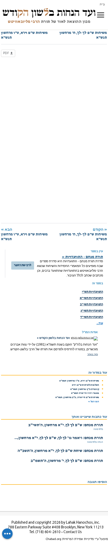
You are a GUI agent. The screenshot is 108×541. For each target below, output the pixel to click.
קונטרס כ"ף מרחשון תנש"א (84, 389)
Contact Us (72, 532)
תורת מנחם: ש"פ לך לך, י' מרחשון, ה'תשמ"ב (67, 461)
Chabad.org (53, 539)
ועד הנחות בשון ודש (49, 12)
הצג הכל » (93, 401)
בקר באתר (92, 354)
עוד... (99, 323)
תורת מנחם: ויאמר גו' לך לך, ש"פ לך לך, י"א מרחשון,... (58, 438)
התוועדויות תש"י (92, 291)
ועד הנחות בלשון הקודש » (53, 337)
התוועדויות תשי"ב (91, 304)
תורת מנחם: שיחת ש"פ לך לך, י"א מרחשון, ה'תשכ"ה (60, 451)
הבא (24, 33)
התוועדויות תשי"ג (91, 310)
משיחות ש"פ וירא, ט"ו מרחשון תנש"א (79, 381)
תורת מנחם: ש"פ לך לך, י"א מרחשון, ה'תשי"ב (65, 425)
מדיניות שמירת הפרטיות (78, 539)
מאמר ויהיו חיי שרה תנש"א (85, 393)
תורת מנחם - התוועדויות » (82, 257)
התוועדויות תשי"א (91, 298)
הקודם (83, 33)
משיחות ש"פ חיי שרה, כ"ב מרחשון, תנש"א (77, 397)
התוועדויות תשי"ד (91, 317)
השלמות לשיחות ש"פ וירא (85, 385)
